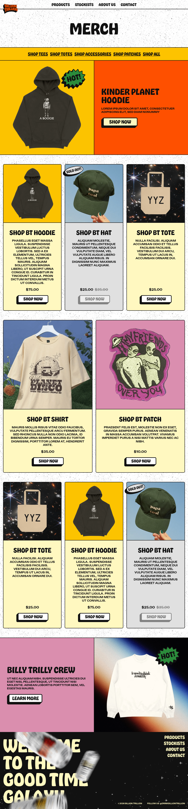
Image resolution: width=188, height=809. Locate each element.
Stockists (84, 4)
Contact (129, 4)
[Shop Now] (119, 123)
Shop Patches (127, 54)
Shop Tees (38, 54)
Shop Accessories (92, 54)
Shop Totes (61, 54)
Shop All (151, 54)
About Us (107, 4)
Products (61, 4)
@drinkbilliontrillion (172, 803)
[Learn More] (24, 699)
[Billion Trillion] (10, 9)
